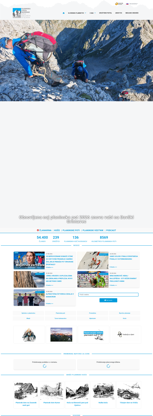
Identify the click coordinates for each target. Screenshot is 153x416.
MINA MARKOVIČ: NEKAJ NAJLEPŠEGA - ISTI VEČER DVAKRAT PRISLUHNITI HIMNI (123, 278)
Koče (57, 230)
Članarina (45, 230)
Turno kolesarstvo (60, 318)
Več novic (109, 300)
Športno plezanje (124, 313)
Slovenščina (133, 4)
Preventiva (92, 313)
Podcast (111, 230)
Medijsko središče (132, 13)
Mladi (28, 318)
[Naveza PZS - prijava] (119, 4)
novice (76, 245)
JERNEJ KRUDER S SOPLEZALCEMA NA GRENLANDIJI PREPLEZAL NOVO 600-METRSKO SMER (59, 278)
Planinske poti (71, 230)
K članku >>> (49, 267)
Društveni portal (105, 13)
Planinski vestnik (93, 230)
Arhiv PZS (118, 13)
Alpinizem (92, 318)
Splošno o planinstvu (28, 313)
